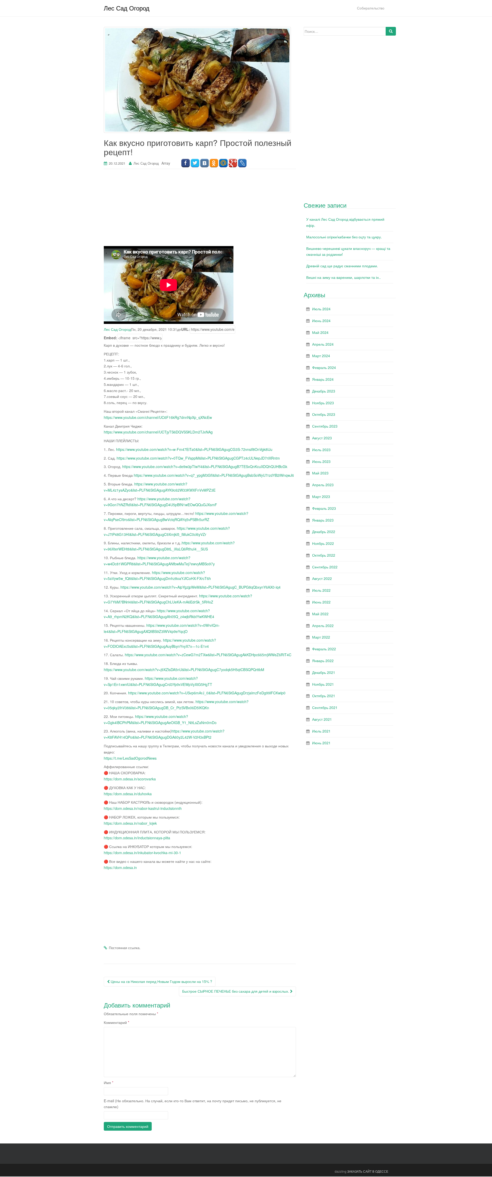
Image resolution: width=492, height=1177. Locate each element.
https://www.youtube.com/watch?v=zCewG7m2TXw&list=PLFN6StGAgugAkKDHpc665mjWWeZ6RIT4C (208, 654)
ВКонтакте (204, 163)
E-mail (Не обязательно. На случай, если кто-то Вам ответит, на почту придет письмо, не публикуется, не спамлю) (192, 1103)
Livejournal (242, 163)
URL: (185, 329)
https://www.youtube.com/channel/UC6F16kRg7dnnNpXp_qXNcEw (158, 417)
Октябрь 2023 (323, 414)
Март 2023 (321, 496)
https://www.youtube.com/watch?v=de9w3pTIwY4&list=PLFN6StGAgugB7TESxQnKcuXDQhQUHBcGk (204, 466)
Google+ (232, 163)
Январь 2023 (323, 520)
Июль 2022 (321, 590)
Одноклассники (213, 163)
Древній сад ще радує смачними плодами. (342, 265)
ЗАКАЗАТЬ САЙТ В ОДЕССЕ (367, 1171)
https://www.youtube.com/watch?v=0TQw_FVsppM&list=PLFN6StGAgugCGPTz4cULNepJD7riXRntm (198, 458)
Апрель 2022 (323, 625)
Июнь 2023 (321, 461)
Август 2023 (322, 437)
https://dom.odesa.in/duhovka (128, 793)
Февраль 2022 (324, 648)
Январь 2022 (323, 660)
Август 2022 (322, 578)
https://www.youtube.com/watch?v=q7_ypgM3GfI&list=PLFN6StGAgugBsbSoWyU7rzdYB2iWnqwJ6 (214, 475)
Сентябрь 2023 (324, 426)
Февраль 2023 (324, 508)
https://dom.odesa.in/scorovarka (130, 778)
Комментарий (116, 1022)
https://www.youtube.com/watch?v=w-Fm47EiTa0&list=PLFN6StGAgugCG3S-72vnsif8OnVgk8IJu (194, 449)
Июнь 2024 (321, 320)
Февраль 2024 (324, 367)
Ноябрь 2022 (323, 543)
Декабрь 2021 (323, 672)
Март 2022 (321, 637)
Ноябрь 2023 (323, 402)
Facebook (185, 163)
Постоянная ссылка (124, 947)
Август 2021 (322, 719)
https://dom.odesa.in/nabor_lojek (130, 823)
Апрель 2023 (323, 484)
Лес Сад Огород (126, 7)
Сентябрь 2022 (324, 566)
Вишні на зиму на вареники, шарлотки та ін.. (343, 277)
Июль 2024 (321, 308)
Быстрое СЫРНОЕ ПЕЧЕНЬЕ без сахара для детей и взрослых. (236, 991)
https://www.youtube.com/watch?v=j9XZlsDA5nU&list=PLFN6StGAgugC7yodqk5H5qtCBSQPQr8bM (184, 669)
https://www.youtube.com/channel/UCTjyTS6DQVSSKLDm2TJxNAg (158, 431)
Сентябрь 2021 (324, 707)
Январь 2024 (323, 379)
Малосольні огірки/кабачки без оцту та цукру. (344, 236)
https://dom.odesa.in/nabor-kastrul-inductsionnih (143, 808)
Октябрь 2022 (323, 555)
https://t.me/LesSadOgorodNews (130, 758)
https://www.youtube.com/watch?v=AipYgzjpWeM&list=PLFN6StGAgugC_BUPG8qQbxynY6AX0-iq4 (200, 587)
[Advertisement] (200, 210)
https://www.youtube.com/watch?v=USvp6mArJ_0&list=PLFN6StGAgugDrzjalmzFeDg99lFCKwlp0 (206, 692)
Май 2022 (320, 613)
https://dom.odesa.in (120, 867)
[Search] (391, 31)
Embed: (110, 337)
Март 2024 (321, 355)
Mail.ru (223, 163)
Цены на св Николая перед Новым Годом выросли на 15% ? (161, 981)
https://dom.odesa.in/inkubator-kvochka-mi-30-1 (142, 852)
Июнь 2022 (321, 602)
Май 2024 (320, 332)
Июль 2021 (321, 731)
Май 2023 (320, 472)
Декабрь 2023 (323, 391)
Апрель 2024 (323, 344)
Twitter (194, 163)
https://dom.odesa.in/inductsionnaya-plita (137, 837)
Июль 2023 (321, 449)
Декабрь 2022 (323, 531)
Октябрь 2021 (323, 695)
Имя (108, 1082)
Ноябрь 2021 (323, 684)
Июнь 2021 (321, 742)
